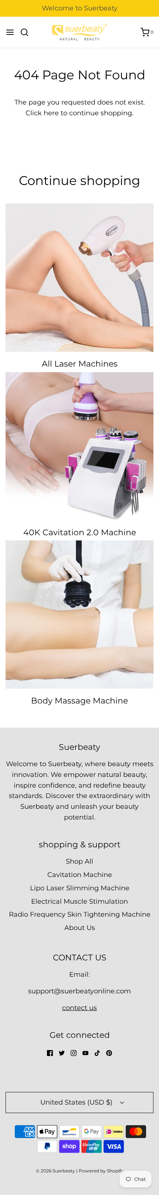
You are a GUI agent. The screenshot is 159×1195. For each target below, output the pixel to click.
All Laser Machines (80, 364)
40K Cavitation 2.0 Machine (79, 532)
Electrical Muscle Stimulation (79, 901)
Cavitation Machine (79, 875)
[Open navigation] (10, 32)
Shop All (79, 861)
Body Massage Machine (79, 701)
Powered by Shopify (101, 1171)
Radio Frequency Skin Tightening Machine (79, 914)
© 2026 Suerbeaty (55, 1171)
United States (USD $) (77, 1102)
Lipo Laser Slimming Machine (79, 888)
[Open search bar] (27, 32)
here (51, 113)
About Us (79, 928)
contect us (79, 1008)
